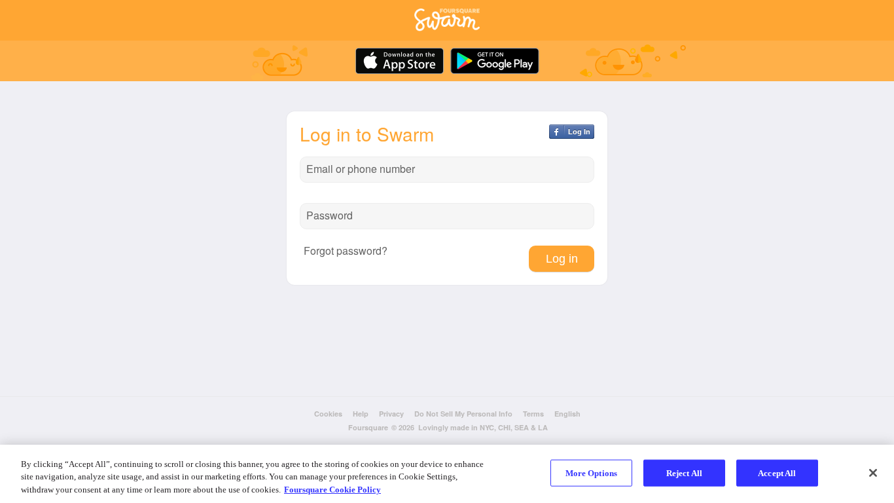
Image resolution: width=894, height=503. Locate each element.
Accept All (777, 472)
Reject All (684, 472)
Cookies (328, 413)
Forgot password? (345, 251)
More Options (591, 472)
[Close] (873, 472)
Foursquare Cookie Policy (332, 489)
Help (360, 413)
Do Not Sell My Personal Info (463, 413)
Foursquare (368, 427)
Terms (533, 413)
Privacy (391, 413)
